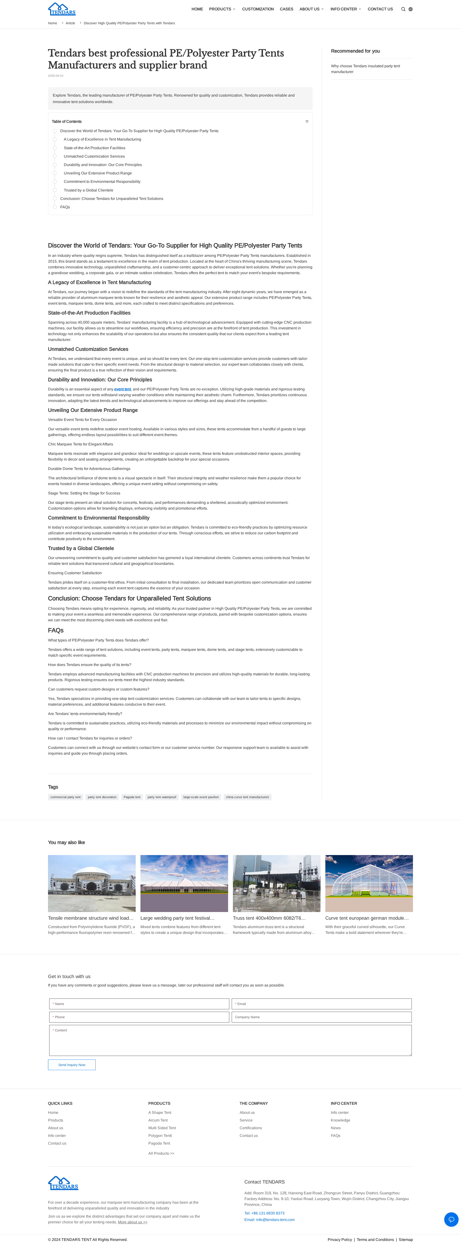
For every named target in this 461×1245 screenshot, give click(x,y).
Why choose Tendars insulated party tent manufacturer (372, 72)
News (336, 1128)
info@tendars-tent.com (275, 1220)
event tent (122, 389)
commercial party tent (65, 797)
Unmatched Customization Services (94, 156)
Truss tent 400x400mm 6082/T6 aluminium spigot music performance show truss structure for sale (277, 895)
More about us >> (132, 1222)
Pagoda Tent (159, 1143)
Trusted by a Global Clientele (88, 190)
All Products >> (161, 1153)
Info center (57, 1136)
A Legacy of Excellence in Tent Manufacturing (102, 139)
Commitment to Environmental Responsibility (102, 181)
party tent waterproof (162, 797)
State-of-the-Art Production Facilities (94, 148)
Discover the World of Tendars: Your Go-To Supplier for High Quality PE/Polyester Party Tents (139, 131)
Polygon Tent (159, 1136)
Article (70, 23)
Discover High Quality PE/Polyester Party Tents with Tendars (129, 23)
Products (55, 1120)
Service (246, 1120)
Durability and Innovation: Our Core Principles (103, 165)
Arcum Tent (158, 1120)
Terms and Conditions (375, 1240)
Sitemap (405, 1240)
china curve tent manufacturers (247, 797)
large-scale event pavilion (201, 797)
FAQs (65, 207)
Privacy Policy (340, 1240)
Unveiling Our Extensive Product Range (98, 173)
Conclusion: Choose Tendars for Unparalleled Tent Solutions (111, 199)
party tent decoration (102, 797)
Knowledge (340, 1120)
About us (55, 1128)
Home (52, 23)
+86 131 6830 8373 (267, 1213)
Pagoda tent (132, 797)
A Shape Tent (159, 1112)
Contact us (57, 1143)
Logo (62, 9)
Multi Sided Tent (162, 1128)
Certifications (251, 1128)
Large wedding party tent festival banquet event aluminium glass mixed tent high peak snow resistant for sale (184, 895)
